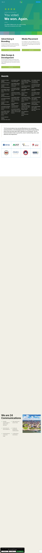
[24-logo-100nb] (21, 1)
